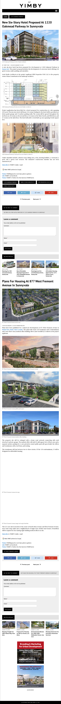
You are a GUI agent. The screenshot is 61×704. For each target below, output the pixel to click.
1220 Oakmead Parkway (10, 182)
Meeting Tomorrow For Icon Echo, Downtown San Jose (52, 633)
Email (5, 243)
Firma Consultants (9, 186)
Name (5, 238)
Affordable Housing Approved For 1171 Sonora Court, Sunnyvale (51, 273)
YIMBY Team (6, 65)
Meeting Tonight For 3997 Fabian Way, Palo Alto (8, 633)
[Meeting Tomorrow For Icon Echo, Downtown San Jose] (52, 627)
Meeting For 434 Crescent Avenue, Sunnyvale (7, 272)
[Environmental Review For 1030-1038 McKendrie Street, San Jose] (37, 627)
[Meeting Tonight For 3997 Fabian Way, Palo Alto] (8, 627)
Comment (6, 226)
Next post (36, 199)
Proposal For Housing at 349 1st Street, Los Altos (23, 633)
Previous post (26, 199)
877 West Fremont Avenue (11, 551)
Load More (30, 695)
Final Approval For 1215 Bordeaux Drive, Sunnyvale (37, 272)
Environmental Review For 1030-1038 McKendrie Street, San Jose (37, 634)
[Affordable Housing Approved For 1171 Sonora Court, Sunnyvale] (52, 267)
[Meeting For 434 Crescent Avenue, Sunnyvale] (8, 267)
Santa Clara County (16, 330)
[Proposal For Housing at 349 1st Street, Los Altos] (23, 627)
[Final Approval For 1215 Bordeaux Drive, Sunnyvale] (37, 267)
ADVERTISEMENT (30, 689)
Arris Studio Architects (27, 182)
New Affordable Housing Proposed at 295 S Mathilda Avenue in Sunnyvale (23, 273)
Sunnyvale (5, 69)
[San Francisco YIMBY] (30, 4)
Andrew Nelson (20, 325)
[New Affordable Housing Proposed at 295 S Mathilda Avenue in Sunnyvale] (23, 267)
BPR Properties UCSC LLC (44, 182)
